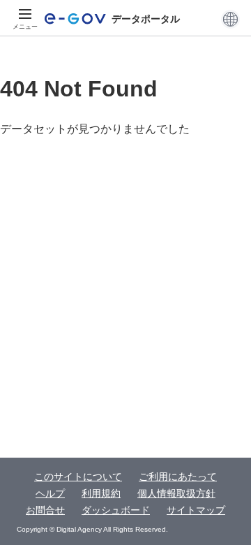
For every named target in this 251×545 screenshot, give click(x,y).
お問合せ (45, 510)
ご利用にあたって (178, 476)
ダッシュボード (116, 510)
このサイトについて (78, 476)
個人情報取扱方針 (176, 493)
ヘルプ (50, 493)
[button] (230, 19)
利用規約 (101, 493)
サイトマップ (196, 510)
